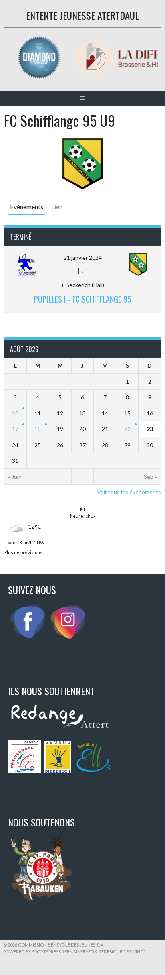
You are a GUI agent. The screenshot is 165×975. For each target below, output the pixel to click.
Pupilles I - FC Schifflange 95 (82, 299)
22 (127, 428)
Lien (56, 206)
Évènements (26, 206)
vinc (139, 951)
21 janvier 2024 (83, 257)
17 (15, 428)
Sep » (150, 476)
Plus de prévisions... (24, 551)
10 (15, 413)
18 (37, 428)
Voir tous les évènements (129, 492)
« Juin (15, 476)
